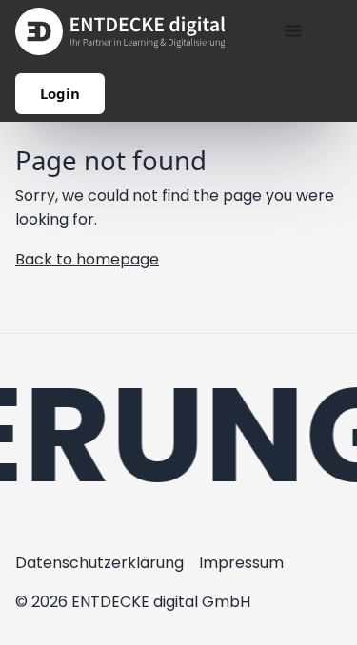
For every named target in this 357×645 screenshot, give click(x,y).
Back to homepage (87, 259)
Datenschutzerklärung (99, 563)
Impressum (241, 563)
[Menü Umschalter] (293, 30)
